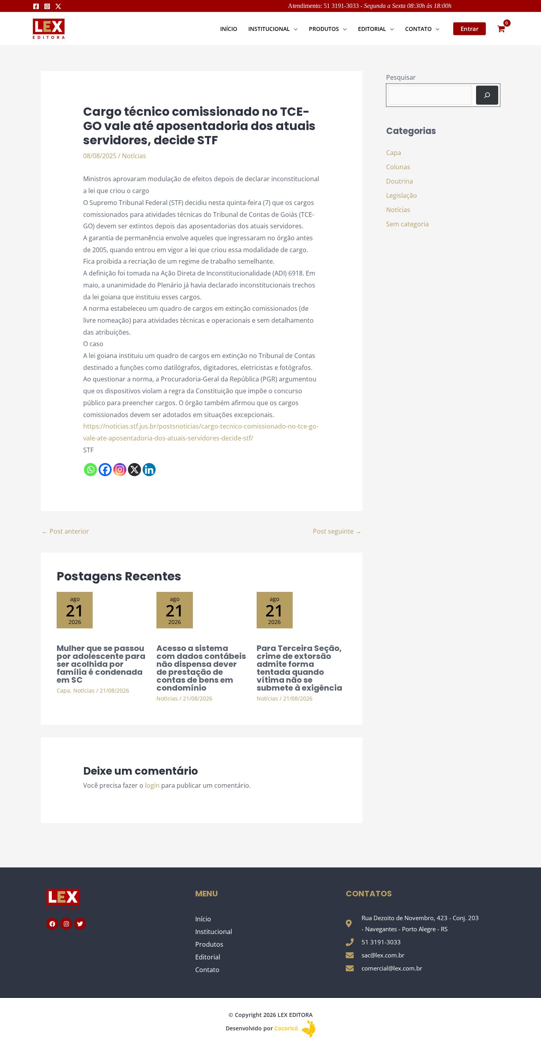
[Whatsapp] (90, 469)
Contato (207, 969)
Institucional (213, 931)
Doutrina (399, 181)
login (152, 785)
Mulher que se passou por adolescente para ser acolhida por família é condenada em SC (101, 664)
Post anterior (65, 531)
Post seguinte (337, 531)
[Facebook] (36, 6)
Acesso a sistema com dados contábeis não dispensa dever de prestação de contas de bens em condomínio (201, 668)
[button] (294, 29)
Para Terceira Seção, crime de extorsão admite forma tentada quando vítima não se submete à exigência (299, 668)
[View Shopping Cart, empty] (501, 29)
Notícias (134, 155)
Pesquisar (401, 77)
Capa (63, 690)
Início (203, 919)
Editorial (207, 957)
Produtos (209, 944)
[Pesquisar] (487, 95)
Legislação (401, 195)
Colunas (398, 167)
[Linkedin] (149, 469)
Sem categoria (407, 224)
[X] (134, 469)
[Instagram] (47, 6)
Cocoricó (287, 1028)
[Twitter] (58, 6)
